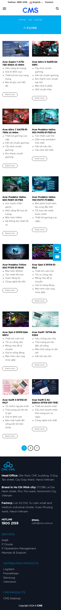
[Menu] (4, 8)
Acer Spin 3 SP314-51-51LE (44, 266)
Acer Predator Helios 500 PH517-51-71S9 (14, 198)
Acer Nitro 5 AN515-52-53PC (45, 63)
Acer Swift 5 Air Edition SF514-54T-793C (45, 401)
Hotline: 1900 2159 (17, 2)
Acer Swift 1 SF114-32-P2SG (44, 333)
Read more (10, 94)
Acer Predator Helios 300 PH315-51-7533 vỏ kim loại (44, 132)
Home (22, 19)
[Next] (37, 448)
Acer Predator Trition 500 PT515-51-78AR (14, 266)
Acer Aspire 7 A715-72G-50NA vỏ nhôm (13, 63)
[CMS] (30, 10)
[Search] (57, 8)
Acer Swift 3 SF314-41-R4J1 (14, 401)
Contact (49, 2)
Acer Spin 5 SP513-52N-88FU (15, 333)
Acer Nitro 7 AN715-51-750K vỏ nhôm (15, 131)
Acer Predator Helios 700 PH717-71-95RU (43, 198)
